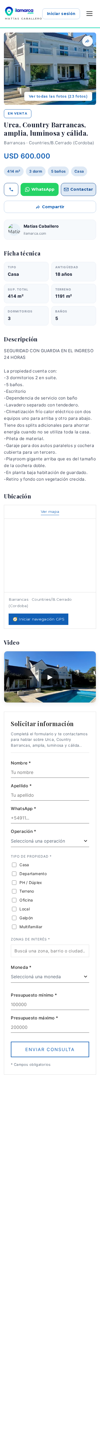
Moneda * (21, 967)
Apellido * (21, 785)
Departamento (33, 873)
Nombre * (21, 763)
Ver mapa (50, 511)
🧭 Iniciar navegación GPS (38, 619)
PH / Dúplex (30, 882)
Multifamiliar (30, 926)
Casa (24, 864)
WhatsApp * (23, 808)
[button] (50, 69)
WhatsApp (42, 189)
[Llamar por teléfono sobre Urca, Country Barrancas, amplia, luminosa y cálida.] (11, 189)
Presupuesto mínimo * (34, 995)
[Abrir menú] (89, 14)
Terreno (26, 891)
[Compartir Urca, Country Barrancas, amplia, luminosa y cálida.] (87, 41)
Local (24, 909)
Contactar (81, 189)
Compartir (53, 206)
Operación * (23, 831)
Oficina (26, 900)
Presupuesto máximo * (34, 1018)
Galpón (26, 917)
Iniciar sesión (61, 13)
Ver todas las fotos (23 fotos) (58, 96)
